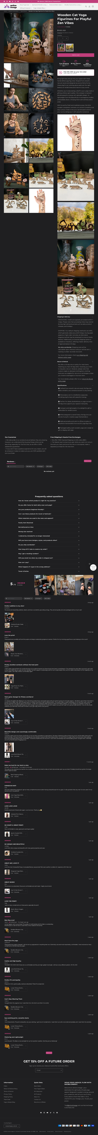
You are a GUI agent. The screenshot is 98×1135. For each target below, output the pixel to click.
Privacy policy (50, 1131)
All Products (37, 1094)
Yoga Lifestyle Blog (9, 1102)
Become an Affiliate (40, 1102)
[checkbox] (49, 466)
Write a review (88, 461)
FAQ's (5, 1086)
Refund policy (42, 1131)
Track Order (7, 1099)
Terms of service (58, 1131)
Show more (49, 1052)
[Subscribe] (61, 1070)
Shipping (59, 32)
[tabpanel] (49, 476)
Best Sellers (37, 1086)
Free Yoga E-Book (39, 1088)
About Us (37, 1097)
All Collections (38, 1091)
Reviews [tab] (11, 461)
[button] (25, 4)
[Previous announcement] (31, 1)
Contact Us (37, 1099)
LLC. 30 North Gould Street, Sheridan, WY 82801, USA (26, 1131)
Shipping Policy (8, 1097)
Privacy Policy (8, 1094)
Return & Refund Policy (10, 1088)
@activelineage (72, 1105)
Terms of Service (8, 1091)
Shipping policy (67, 1131)
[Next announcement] (66, 1)
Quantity (59, 35)
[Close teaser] (89, 564)
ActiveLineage (10, 1131)
